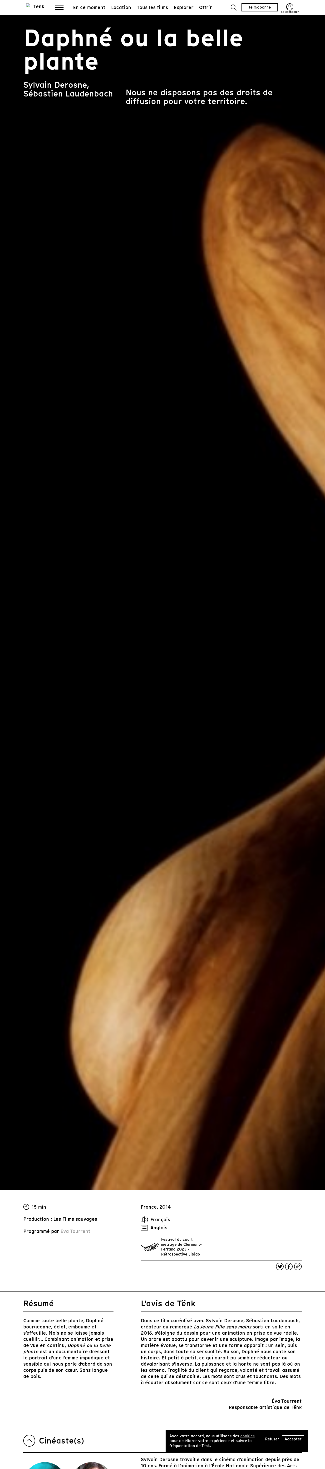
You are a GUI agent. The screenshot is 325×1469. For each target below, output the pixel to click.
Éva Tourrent (75, 1231)
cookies (247, 1436)
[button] (234, 7)
